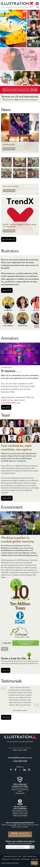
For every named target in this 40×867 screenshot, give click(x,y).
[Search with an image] (35, 89)
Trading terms (6, 859)
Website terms (32, 856)
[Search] (37, 7)
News (6, 109)
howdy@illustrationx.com (20, 757)
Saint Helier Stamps (10, 186)
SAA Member (25, 859)
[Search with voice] (31, 89)
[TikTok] (20, 770)
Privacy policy (15, 859)
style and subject (27, 99)
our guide (12, 825)
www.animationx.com (10, 403)
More (4, 649)
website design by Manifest (10, 863)
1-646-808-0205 (20, 761)
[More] (37, 3)
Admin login (35, 859)
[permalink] (37, 151)
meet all (5, 290)
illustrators (9, 99)
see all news (7, 239)
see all (5, 407)
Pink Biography (9, 144)
